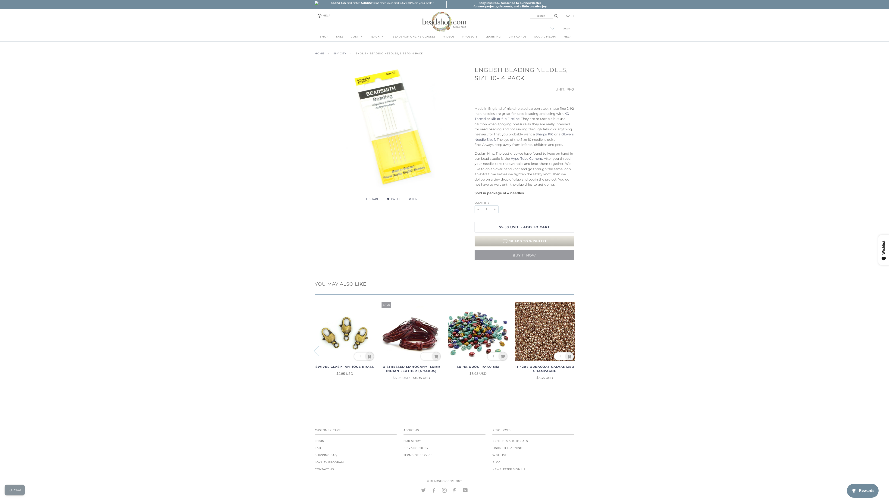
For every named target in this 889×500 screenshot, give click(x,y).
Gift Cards (518, 36)
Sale (340, 36)
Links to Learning (507, 448)
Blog (496, 462)
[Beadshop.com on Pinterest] (454, 491)
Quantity (482, 202)
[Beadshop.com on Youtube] (465, 491)
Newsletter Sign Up (509, 469)
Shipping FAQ (326, 455)
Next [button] (569, 350)
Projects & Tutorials (510, 441)
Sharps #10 (544, 134)
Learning (493, 36)
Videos (449, 36)
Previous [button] (319, 350)
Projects (470, 36)
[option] (382, 3)
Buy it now (524, 255)
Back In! (378, 36)
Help (326, 15)
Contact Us (324, 469)
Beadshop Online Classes (414, 36)
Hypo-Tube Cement (526, 158)
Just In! (357, 36)
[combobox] (541, 16)
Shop (324, 36)
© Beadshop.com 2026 (445, 481)
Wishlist (499, 455)
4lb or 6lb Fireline (505, 119)
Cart (570, 15)
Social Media (545, 36)
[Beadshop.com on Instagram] (444, 491)
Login (566, 28)
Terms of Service (418, 455)
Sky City (339, 53)
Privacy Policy (416, 448)
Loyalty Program (329, 462)
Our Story (412, 441)
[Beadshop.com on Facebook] (434, 491)
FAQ (318, 448)
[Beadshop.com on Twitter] (423, 491)
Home (319, 53)
